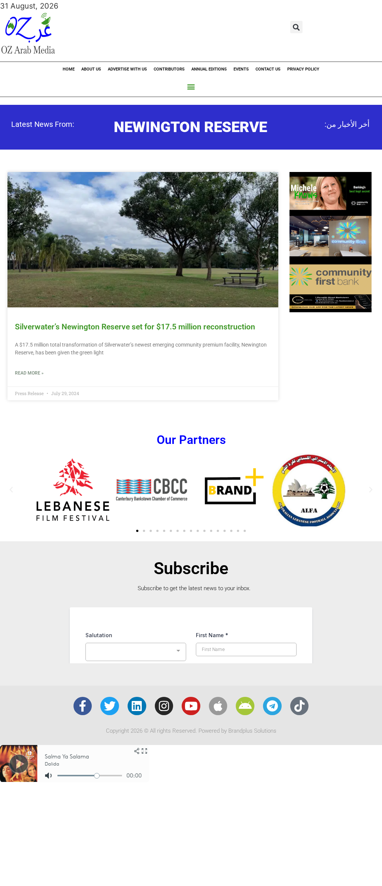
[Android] (245, 706)
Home (69, 69)
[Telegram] (272, 706)
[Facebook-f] (82, 706)
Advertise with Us (127, 69)
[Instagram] (164, 706)
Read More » (29, 373)
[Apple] (218, 706)
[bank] (330, 309)
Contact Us (268, 69)
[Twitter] (109, 706)
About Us (91, 69)
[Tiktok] (299, 706)
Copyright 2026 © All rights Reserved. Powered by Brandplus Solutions (191, 730)
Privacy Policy (303, 69)
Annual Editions (209, 69)
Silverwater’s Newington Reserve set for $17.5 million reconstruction (135, 326)
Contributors (169, 69)
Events (241, 69)
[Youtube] (191, 706)
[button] (296, 27)
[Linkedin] (137, 706)
